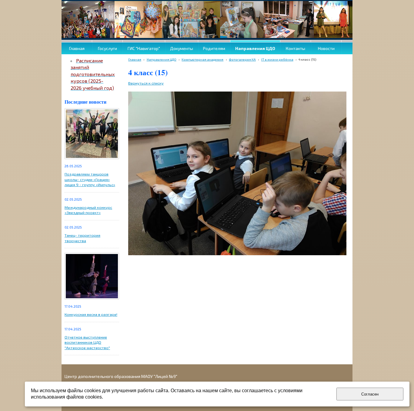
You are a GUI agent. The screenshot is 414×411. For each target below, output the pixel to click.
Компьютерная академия (202, 59)
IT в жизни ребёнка (277, 59)
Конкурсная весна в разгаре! (91, 314)
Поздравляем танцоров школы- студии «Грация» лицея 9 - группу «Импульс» (90, 179)
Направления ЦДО (161, 59)
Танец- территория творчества (82, 238)
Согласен (370, 394)
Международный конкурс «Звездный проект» (88, 210)
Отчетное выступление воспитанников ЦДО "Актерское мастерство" (87, 342)
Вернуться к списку (146, 83)
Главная (134, 59)
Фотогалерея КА (242, 59)
